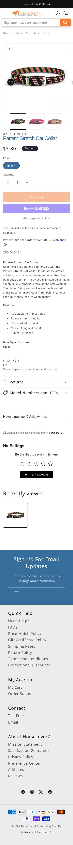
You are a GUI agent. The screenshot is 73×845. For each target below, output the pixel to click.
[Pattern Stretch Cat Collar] (15, 515)
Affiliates (16, 769)
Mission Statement (25, 744)
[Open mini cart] (66, 13)
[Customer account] (57, 13)
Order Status (19, 693)
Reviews (15, 775)
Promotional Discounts (29, 665)
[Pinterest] (49, 793)
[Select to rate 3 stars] (36, 464)
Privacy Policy (20, 756)
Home (7, 33)
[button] (36, 382)
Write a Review (36, 474)
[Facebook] (23, 793)
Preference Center (24, 763)
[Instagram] (32, 793)
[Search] (65, 22)
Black (11, 165)
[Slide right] (68, 122)
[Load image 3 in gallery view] (55, 121)
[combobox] (36, 22)
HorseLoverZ (28, 826)
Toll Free (16, 715)
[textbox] (36, 424)
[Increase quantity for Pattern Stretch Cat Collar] (27, 182)
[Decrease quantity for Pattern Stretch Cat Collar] (7, 182)
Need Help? (18, 620)
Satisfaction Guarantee (28, 750)
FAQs (12, 627)
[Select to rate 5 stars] (50, 464)
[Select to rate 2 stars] (29, 464)
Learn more (55, 432)
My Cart (15, 687)
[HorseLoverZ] (27, 13)
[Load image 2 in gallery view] (36, 121)
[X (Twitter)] (40, 793)
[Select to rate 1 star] (22, 464)
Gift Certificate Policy (27, 639)
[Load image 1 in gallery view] (18, 121)
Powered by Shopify (49, 826)
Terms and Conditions (28, 658)
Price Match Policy (25, 633)
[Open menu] (6, 13)
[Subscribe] (60, 592)
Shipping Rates (21, 646)
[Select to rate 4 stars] (43, 464)
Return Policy (20, 652)
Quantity (8, 174)
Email (13, 722)
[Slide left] (4, 122)
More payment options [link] (36, 218)
